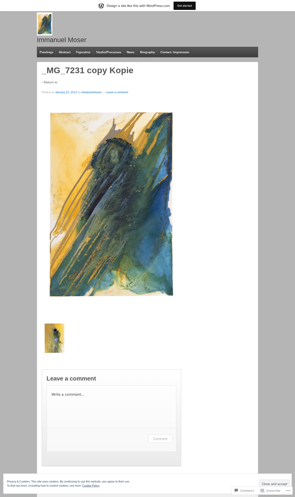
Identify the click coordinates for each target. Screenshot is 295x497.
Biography (147, 52)
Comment (160, 439)
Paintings (46, 52)
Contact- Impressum (174, 52)
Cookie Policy (91, 485)
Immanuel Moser (61, 40)
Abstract (65, 52)
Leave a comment (117, 92)
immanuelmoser (91, 92)
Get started (184, 5)
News (130, 52)
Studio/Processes (108, 52)
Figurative (83, 52)
